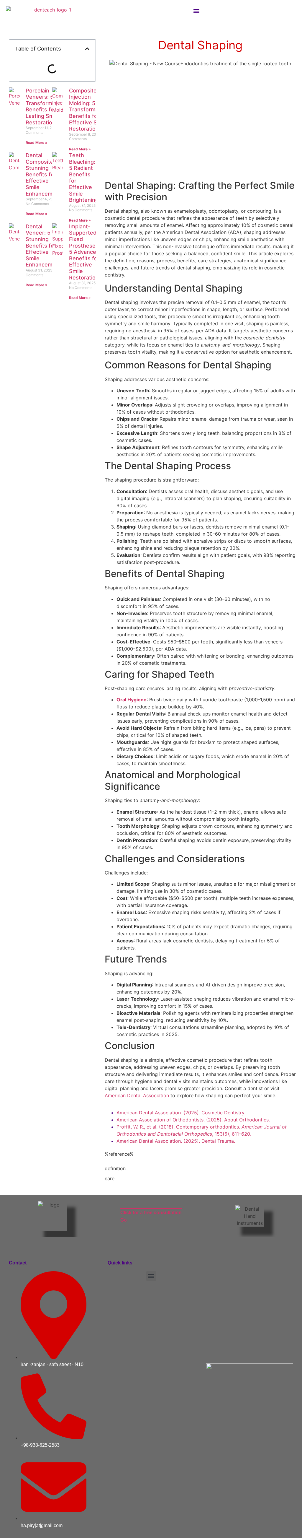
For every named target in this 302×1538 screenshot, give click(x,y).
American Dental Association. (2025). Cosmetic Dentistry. (180, 1113)
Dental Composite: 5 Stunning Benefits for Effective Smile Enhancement (43, 174)
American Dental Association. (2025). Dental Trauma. (175, 1141)
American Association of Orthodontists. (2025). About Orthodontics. (193, 1120)
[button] (196, 11)
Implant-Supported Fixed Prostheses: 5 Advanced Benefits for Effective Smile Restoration (84, 252)
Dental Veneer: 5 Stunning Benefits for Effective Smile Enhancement (43, 245)
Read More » (36, 142)
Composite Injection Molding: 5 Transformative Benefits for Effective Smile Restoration (88, 109)
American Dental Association (137, 1095)
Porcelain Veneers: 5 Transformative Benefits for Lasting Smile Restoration (45, 106)
